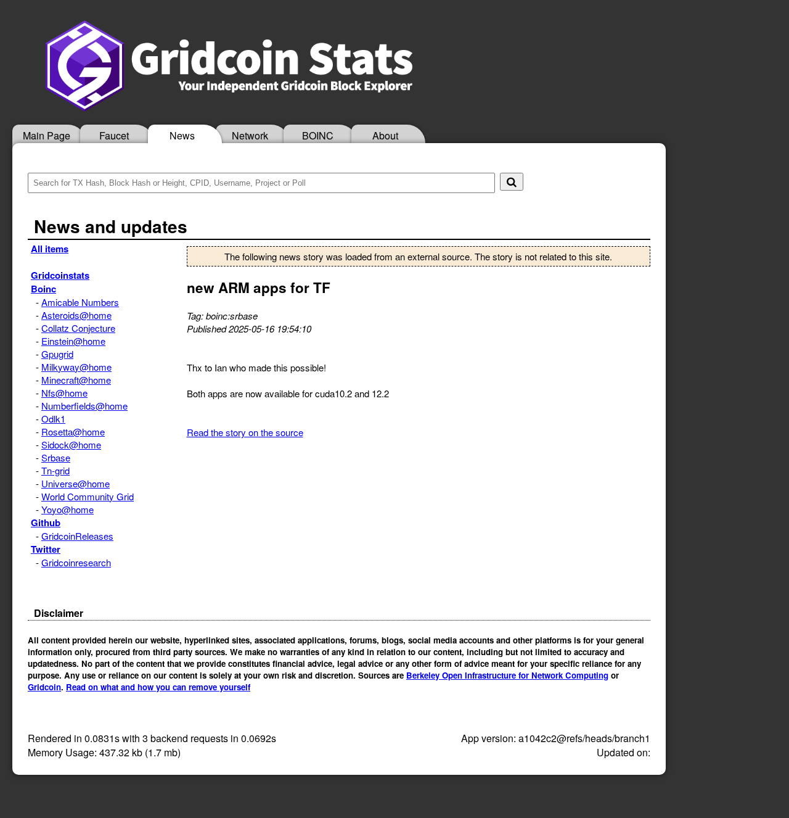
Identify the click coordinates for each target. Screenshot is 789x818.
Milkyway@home (76, 366)
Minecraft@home (76, 379)
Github (45, 522)
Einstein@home (73, 340)
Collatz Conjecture (78, 327)
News (182, 135)
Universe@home (75, 483)
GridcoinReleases (77, 535)
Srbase (55, 457)
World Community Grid (87, 496)
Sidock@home (71, 444)
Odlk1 (53, 418)
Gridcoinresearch (76, 562)
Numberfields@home (84, 405)
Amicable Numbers (80, 301)
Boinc (43, 288)
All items (49, 248)
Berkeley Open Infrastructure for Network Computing (507, 675)
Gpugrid (57, 353)
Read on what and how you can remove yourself (158, 687)
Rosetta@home (73, 431)
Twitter (45, 549)
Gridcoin (44, 687)
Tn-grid (55, 470)
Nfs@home (64, 392)
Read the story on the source (245, 432)
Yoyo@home (67, 509)
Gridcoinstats (60, 275)
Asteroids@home (76, 314)
